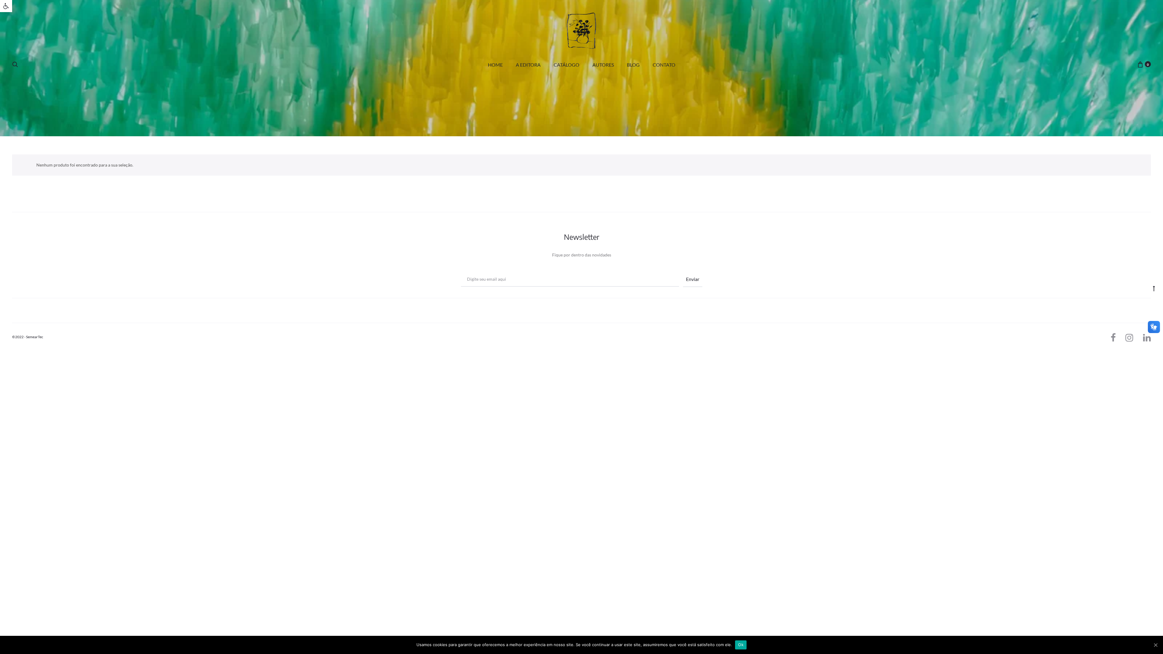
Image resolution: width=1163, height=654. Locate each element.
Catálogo (566, 65)
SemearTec (34, 337)
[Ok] (1155, 645)
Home (495, 65)
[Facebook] (1113, 337)
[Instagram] (1129, 337)
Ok (741, 644)
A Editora (528, 65)
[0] (1140, 64)
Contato (664, 65)
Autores (603, 65)
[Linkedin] (1147, 337)
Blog (633, 65)
